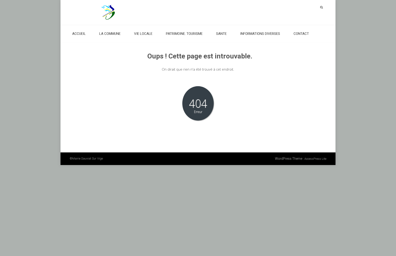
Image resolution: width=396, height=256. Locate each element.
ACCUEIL (79, 34)
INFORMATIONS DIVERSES (260, 34)
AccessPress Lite (315, 158)
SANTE (221, 34)
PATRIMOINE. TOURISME (184, 34)
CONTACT (301, 34)
